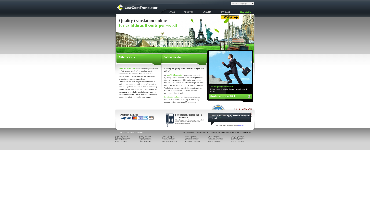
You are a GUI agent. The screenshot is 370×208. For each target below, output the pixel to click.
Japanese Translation (192, 138)
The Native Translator (140, 94)
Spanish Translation (237, 136)
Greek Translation (168, 140)
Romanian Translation (215, 140)
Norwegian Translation (192, 141)
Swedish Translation (238, 138)
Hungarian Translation (169, 141)
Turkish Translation (237, 141)
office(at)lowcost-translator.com (240, 132)
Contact (225, 12)
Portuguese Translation (215, 138)
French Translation (168, 136)
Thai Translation (236, 140)
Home (172, 12)
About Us (188, 12)
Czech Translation (121, 141)
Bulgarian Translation (122, 138)
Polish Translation (214, 136)
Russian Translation (214, 141)
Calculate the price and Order (223, 96)
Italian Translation (191, 136)
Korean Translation (191, 140)
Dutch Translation (145, 138)
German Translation (168, 138)
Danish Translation (145, 136)
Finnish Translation (145, 141)
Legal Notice (138, 132)
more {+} (241, 125)
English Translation (145, 140)
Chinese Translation (121, 140)
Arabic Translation (121, 136)
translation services (145, 92)
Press (126, 132)
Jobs (131, 132)
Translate (245, 12)
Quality (207, 12)
